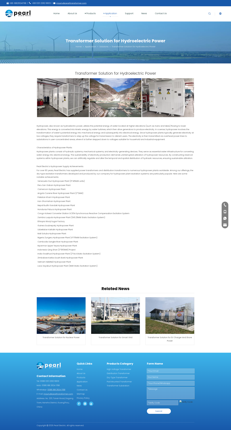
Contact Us (161, 13)
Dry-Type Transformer (117, 377)
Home (56, 13)
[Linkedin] (85, 404)
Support (129, 13)
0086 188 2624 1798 (56, 389)
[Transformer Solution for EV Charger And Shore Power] (169, 315)
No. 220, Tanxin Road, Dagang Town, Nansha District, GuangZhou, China (55, 402)
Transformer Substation (118, 385)
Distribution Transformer (118, 373)
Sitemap (81, 394)
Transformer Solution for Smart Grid (115, 337)
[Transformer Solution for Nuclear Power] (61, 315)
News (144, 13)
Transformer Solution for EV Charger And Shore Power (170, 339)
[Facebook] (79, 404)
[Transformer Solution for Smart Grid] (115, 315)
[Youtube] (91, 404)
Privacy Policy (83, 398)
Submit (158, 411)
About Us (72, 13)
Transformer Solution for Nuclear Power (61, 337)
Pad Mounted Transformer (119, 381)
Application (111, 13)
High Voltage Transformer (119, 369)
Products (91, 13)
